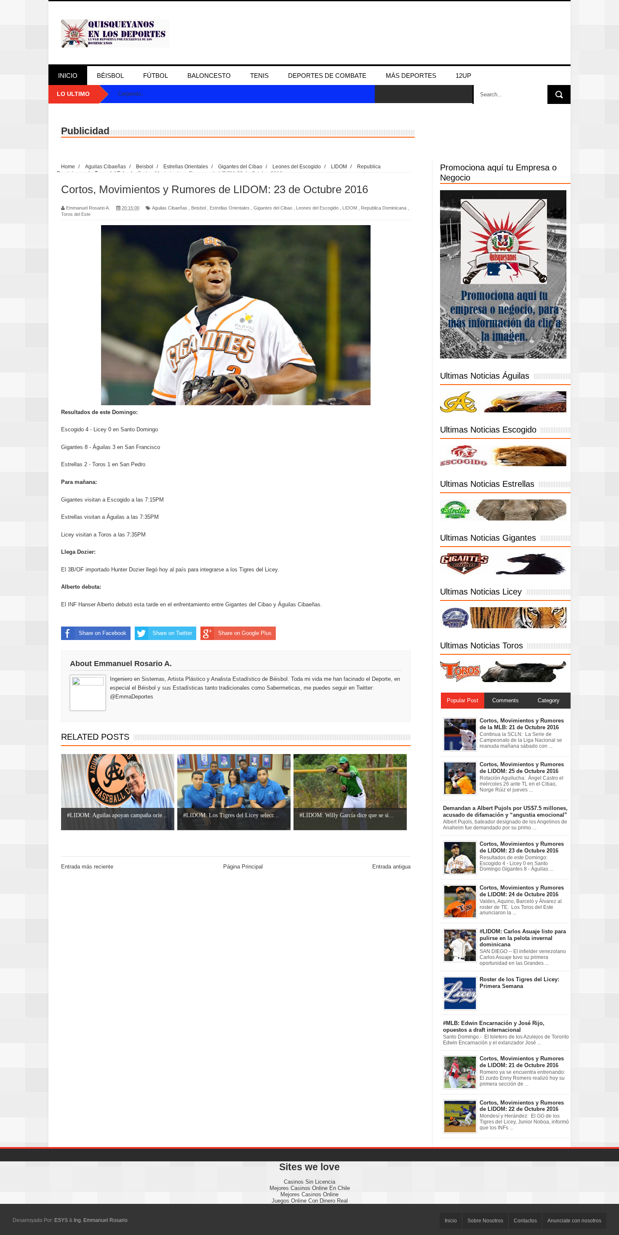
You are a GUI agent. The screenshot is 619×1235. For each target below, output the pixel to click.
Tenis (259, 75)
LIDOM (349, 207)
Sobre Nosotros (485, 1221)
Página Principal (243, 866)
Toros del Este (76, 214)
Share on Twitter (172, 633)
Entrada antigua (391, 866)
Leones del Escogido (317, 207)
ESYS (61, 1220)
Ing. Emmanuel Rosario (101, 1220)
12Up (463, 75)
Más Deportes (411, 75)
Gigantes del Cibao (272, 207)
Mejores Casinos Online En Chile (309, 1188)
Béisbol (110, 75)
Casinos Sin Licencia (309, 1182)
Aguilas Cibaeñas (169, 207)
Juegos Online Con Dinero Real (310, 1201)
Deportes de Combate (327, 75)
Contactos (525, 1221)
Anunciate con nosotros (574, 1221)
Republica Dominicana (383, 207)
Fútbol (155, 75)
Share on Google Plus (245, 633)
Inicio (67, 75)
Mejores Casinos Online (309, 1194)
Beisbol (198, 207)
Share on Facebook (102, 633)
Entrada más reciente (87, 866)
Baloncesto (209, 75)
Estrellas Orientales (230, 207)
